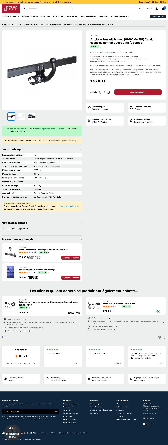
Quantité (93, 92)
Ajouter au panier (138, 92)
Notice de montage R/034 (16, 228)
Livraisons (120, 410)
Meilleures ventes (69, 419)
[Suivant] (165, 337)
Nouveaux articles (69, 422)
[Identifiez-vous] (157, 9)
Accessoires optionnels (18, 239)
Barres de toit (68, 407)
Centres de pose (98, 107)
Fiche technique (12, 149)
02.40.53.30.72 (148, 418)
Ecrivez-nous (151, 424)
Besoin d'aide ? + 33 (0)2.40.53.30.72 (152, 2)
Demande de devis (96, 407)
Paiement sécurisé (123, 407)
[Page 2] (4, 337)
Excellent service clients (101, 120)
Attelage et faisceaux (71, 404)
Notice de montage (14, 222)
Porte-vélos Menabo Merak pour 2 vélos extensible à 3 (43, 250)
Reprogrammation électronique (146, 378)
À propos (119, 416)
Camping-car (94, 413)
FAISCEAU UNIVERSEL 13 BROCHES (119, 303)
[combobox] (79, 8)
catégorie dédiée (68, 206)
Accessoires (67, 416)
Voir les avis (87, 433)
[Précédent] (159, 337)
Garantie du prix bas (142, 120)
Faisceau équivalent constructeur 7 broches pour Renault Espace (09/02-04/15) (48, 303)
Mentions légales (34, 439)
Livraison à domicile (143, 107)
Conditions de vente (123, 413)
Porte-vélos (67, 410)
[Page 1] (2, 337)
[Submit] (25, 8)
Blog (140, 8)
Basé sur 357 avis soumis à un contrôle (21, 363)
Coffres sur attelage (70, 413)
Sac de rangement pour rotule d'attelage (37, 269)
